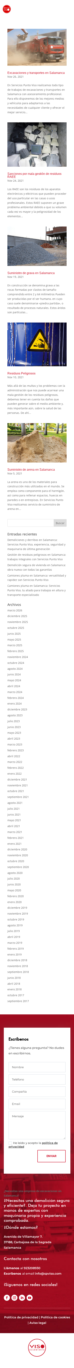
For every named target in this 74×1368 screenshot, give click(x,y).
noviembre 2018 (17, 966)
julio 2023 (13, 721)
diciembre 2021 (17, 779)
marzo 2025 (14, 645)
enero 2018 (14, 989)
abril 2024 (13, 686)
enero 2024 (14, 703)
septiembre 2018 (18, 972)
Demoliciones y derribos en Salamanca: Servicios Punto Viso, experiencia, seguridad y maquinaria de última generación (36, 544)
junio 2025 (14, 633)
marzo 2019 (14, 943)
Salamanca (12, 1247)
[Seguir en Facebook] (7, 1298)
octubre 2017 (15, 995)
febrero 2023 (15, 750)
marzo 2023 (14, 744)
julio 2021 (13, 808)
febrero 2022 (15, 768)
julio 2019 (13, 931)
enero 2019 (14, 954)
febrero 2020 (15, 896)
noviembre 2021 (17, 785)
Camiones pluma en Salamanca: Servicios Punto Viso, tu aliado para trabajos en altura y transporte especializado (36, 590)
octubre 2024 (15, 663)
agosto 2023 (15, 715)
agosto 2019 (15, 925)
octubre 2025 (15, 628)
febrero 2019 (15, 948)
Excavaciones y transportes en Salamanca (36, 72)
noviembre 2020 (17, 855)
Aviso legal (37, 1323)
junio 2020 (14, 884)
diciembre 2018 (17, 960)
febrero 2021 (15, 838)
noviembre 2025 (17, 622)
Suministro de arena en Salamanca (31, 469)
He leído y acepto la (33, 1144)
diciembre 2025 (17, 616)
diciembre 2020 (17, 849)
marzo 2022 (14, 762)
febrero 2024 (15, 698)
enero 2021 (14, 843)
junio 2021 (14, 814)
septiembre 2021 (18, 797)
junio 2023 (14, 727)
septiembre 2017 (18, 1001)
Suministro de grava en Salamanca (31, 273)
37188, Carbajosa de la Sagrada (27, 1242)
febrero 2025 (15, 651)
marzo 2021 (14, 832)
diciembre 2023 (17, 709)
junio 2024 (14, 674)
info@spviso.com (48, 1273)
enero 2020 (14, 902)
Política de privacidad (21, 1317)
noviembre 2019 (17, 913)
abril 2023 (13, 738)
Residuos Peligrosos (21, 373)
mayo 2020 (14, 890)
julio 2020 (13, 878)
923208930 (32, 1268)
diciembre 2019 (17, 907)
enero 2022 (14, 773)
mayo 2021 (14, 820)
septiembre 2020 (18, 867)
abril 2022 (13, 756)
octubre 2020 (15, 861)
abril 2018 (13, 983)
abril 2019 (13, 937)
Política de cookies (55, 1317)
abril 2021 (13, 826)
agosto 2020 (15, 873)
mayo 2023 (14, 732)
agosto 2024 (15, 668)
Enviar (51, 1156)
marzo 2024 (14, 692)
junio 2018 (14, 978)
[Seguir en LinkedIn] (22, 1298)
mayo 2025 (14, 639)
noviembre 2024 (17, 657)
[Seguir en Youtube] (30, 1298)
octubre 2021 (15, 791)
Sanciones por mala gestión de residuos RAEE (34, 175)
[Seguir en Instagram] (14, 1298)
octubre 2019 (15, 919)
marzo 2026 (14, 610)
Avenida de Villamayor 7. (23, 1236)
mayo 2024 (14, 680)
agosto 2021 (15, 803)
